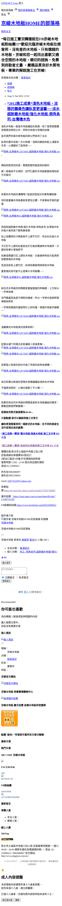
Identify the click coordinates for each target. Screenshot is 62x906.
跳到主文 (6, 31)
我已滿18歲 (7, 900)
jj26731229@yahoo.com (19, 481)
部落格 (10, 87)
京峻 (3, 773)
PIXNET (14, 861)
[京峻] (2, 776)
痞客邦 (25, 540)
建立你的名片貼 (7, 779)
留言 (31, 540)
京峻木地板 (7, 522)
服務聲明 (32, 864)
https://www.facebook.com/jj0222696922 (36, 505)
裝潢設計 (24, 548)
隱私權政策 (53, 861)
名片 (9, 91)
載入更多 (6, 563)
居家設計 (26, 77)
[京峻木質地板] (2, 794)
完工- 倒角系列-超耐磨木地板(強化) (38, 552)
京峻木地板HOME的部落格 (30, 23)
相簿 (9, 83)
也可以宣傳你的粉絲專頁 (10, 797)
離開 (17, 900)
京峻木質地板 (6, 791)
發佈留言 (6, 581)
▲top (4, 557)
